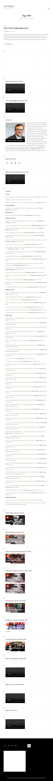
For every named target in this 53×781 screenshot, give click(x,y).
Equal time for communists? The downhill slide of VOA (18, 275)
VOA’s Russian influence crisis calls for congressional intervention (20, 202)
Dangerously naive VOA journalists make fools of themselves (19, 235)
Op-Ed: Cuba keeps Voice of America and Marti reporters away (19, 382)
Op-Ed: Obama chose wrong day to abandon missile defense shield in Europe (23, 485)
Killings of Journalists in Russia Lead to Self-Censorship (18, 493)
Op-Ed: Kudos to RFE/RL (11, 358)
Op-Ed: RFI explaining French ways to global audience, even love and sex (22, 413)
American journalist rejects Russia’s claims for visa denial (18, 409)
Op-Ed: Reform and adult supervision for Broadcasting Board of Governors (22, 349)
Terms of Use (36, 778)
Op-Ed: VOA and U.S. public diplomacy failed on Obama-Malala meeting (21, 427)
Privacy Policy (43, 778)
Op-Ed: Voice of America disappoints (13, 361)
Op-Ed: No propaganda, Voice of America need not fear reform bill (20, 400)
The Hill (45, 143)
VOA (4, 25)
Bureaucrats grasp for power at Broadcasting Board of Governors (20, 282)
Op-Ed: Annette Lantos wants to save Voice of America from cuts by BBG (22, 458)
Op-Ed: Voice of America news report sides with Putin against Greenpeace (22, 422)
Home (21, 18)
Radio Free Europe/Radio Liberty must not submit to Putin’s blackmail (21, 228)
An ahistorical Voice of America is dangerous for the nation (19, 259)
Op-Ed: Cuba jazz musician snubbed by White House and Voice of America (22, 322)
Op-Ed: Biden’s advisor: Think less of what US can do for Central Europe (22, 472)
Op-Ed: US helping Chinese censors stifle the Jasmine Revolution (20, 467)
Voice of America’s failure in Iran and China (15, 272)
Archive (13, 320)
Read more (7, 44)
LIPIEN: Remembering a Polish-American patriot (16, 312)
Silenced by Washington (10, 215)
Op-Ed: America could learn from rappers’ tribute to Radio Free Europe (22, 445)
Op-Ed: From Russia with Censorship (13, 490)
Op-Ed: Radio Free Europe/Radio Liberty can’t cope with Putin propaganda (22, 318)
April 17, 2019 (13, 31)
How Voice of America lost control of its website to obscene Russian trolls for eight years (26, 240)
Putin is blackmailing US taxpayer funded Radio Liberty (18, 225)
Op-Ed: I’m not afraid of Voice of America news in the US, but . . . (20, 440)
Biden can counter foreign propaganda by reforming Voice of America (21, 221)
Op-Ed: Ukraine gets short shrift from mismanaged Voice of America (21, 404)
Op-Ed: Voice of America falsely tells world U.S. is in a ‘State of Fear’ (21, 345)
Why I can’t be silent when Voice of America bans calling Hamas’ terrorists (22, 292)
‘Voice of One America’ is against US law (14, 232)
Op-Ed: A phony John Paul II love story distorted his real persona (20, 336)
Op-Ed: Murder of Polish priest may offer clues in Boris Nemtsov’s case (21, 377)
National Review (22, 145)
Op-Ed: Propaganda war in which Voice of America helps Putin (19, 395)
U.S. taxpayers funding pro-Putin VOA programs (16, 287)
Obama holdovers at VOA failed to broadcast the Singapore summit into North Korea (25, 268)
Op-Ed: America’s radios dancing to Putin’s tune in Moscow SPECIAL (21, 463)
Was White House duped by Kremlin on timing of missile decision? (20, 481)
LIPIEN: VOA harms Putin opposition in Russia (16, 307)
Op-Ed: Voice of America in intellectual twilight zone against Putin (20, 354)
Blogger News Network (19, 474)
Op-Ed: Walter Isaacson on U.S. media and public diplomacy (19, 364)
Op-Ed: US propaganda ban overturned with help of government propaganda (23, 436)
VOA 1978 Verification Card (16, 28)
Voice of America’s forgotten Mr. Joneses (15, 244)
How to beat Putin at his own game (13, 256)
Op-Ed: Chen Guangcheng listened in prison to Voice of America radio (21, 454)
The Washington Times (32, 145)
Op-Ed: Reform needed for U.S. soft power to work (17, 340)
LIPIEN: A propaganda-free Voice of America (15, 297)
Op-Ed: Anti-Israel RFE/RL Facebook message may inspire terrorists (21, 331)
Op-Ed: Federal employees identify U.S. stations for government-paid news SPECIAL (25, 431)
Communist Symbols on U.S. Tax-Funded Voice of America (18, 500)
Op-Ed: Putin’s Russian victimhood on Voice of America (18, 391)
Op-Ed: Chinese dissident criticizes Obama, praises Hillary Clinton (20, 373)
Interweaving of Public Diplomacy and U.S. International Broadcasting (21, 208)
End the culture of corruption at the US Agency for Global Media (20, 197)
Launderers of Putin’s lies (11, 200)
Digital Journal (15, 147)
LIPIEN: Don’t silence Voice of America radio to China (17, 310)
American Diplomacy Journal (11, 145)
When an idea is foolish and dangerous (14, 279)
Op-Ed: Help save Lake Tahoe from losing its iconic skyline (19, 386)
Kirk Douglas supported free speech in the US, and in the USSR (20, 251)
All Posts (26, 18)
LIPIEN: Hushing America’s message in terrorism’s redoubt (19, 302)
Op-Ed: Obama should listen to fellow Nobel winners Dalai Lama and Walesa (22, 476)
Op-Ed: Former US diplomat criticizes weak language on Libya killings (21, 449)
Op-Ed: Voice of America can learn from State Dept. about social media (22, 368)
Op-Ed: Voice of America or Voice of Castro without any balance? (20, 327)
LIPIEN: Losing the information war (13, 300)
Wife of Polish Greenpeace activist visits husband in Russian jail (20, 418)
